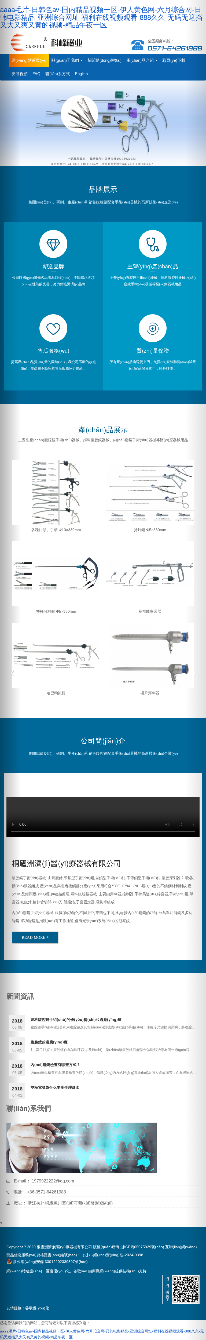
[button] (10, 670)
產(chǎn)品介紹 (140, 60)
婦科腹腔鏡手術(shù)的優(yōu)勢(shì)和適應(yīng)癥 (76, 1019)
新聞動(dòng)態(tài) (104, 60)
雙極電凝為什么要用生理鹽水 (55, 1087)
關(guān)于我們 (66, 60)
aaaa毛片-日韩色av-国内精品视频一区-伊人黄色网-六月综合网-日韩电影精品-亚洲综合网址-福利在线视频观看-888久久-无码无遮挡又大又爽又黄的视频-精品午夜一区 (101, 16)
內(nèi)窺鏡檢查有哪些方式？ (55, 1064)
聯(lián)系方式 (57, 73)
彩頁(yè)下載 (173, 60)
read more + (35, 937)
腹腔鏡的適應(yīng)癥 (49, 1042)
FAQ (36, 73)
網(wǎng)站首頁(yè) (29, 60)
